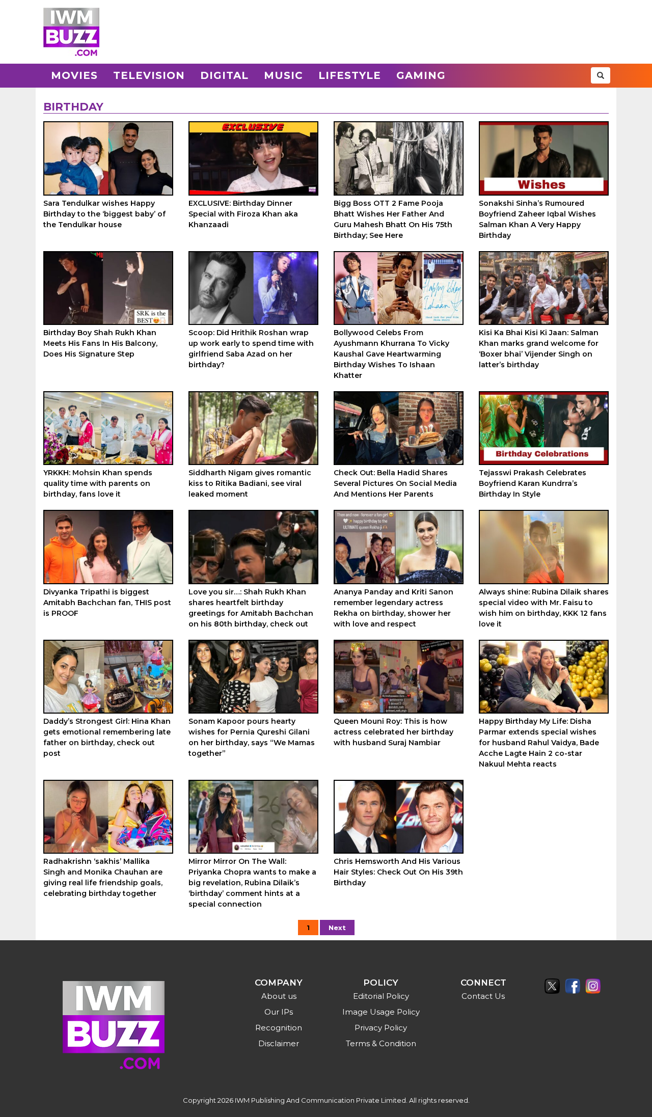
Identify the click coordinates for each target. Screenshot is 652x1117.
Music (283, 75)
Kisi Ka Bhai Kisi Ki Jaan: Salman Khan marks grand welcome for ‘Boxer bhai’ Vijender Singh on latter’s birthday (539, 348)
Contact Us (483, 996)
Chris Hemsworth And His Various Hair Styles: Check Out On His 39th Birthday (398, 872)
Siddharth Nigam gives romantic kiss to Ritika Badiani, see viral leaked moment (249, 483)
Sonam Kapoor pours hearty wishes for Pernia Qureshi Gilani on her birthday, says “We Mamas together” (251, 737)
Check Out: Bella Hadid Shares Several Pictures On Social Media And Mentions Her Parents (395, 483)
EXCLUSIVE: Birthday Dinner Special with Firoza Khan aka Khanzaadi (243, 214)
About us (278, 996)
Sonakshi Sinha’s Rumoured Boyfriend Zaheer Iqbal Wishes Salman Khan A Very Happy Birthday (537, 219)
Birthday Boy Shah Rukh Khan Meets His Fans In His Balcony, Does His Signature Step (100, 343)
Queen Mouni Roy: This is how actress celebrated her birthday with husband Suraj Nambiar (393, 732)
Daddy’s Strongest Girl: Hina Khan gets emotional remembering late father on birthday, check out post (107, 737)
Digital (224, 75)
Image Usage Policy (381, 1012)
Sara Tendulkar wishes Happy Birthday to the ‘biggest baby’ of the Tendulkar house (104, 214)
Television (149, 75)
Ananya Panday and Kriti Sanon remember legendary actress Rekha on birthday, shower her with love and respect (393, 608)
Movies (74, 75)
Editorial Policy (381, 996)
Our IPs (278, 1012)
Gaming (421, 75)
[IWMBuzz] (71, 32)
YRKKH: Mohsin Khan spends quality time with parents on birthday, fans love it (97, 483)
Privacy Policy (381, 1027)
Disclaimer (278, 1043)
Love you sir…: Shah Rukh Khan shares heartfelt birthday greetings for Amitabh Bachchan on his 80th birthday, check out (250, 608)
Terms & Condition (381, 1043)
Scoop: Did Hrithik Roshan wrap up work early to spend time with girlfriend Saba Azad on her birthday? (251, 348)
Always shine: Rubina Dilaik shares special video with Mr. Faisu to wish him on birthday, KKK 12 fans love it (544, 608)
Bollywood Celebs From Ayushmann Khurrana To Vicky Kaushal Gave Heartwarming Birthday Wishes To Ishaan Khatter (391, 354)
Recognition (278, 1027)
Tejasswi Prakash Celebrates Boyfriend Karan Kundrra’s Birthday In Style (532, 483)
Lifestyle (349, 75)
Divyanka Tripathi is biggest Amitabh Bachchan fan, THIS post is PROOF (107, 602)
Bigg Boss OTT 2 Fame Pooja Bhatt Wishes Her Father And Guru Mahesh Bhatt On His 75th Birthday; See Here (393, 219)
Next (337, 927)
